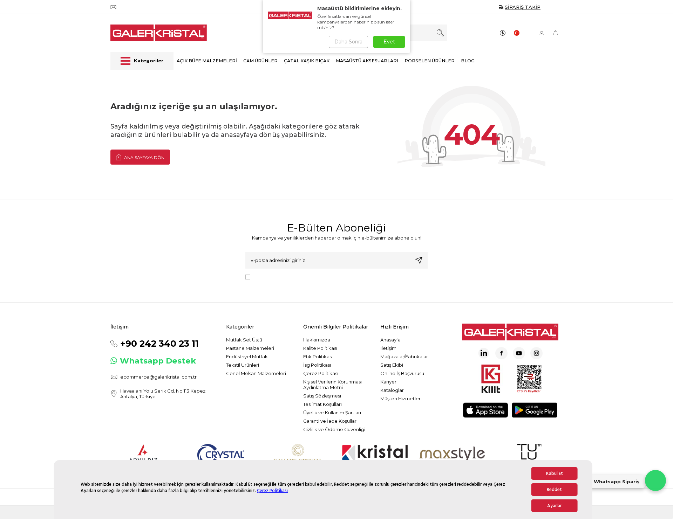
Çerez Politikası (272, 490)
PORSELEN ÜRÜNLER (430, 60)
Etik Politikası (318, 356)
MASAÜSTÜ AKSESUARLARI (367, 60)
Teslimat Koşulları (322, 404)
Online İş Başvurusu (402, 373)
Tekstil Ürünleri (242, 365)
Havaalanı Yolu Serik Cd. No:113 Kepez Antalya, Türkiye (162, 393)
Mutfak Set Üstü (244, 339)
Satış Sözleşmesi (322, 396)
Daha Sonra (348, 42)
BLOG (468, 60)
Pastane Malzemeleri (250, 348)
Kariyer (388, 382)
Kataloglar (392, 390)
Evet (389, 42)
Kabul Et (554, 473)
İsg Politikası (317, 365)
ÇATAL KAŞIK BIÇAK (306, 60)
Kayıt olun (419, 260)
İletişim (388, 348)
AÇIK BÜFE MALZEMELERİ (207, 60)
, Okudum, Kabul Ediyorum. (311, 276)
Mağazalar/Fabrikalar (404, 356)
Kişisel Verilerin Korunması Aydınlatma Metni (332, 384)
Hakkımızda (316, 339)
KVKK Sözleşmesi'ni (277, 276)
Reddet (554, 489)
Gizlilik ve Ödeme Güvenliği (334, 429)
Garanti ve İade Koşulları (330, 421)
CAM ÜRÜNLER (260, 60)
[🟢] (655, 480)
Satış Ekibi (391, 365)
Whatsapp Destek (158, 361)
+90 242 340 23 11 (159, 343)
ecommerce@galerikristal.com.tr (158, 377)
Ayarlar (554, 506)
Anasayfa (390, 339)
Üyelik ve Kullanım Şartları (332, 412)
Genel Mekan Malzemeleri (256, 373)
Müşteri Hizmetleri (401, 398)
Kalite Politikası (320, 348)
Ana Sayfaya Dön (143, 157)
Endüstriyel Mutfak (247, 356)
